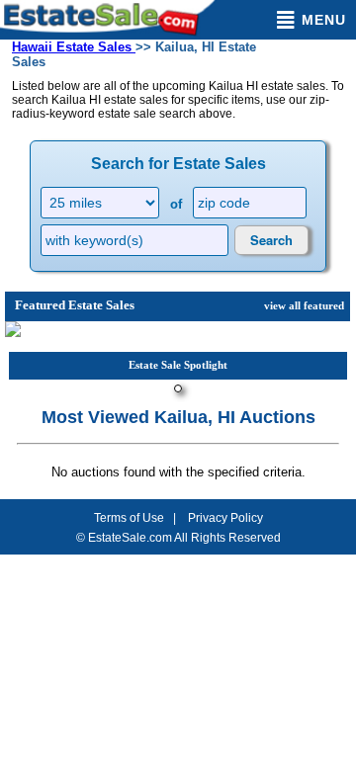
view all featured (304, 305)
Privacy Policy (225, 518)
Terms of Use (129, 518)
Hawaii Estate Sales (73, 47)
